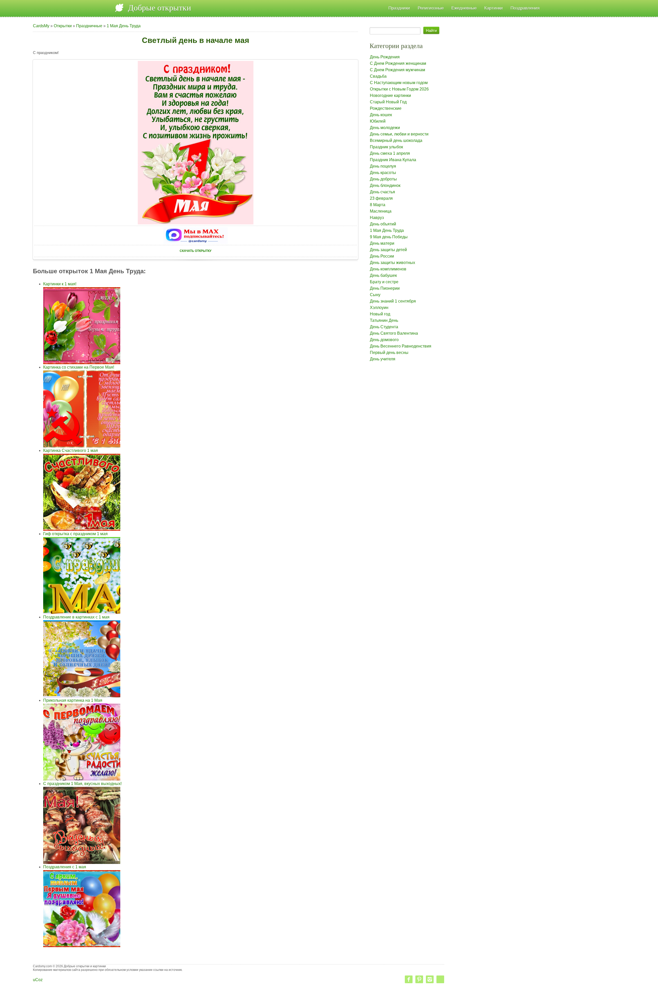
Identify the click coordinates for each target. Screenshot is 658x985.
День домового (384, 340)
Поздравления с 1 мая (64, 867)
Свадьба (378, 76)
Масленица (380, 211)
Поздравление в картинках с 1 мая (76, 617)
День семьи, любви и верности (399, 134)
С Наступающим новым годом (399, 82)
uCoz (38, 980)
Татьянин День (384, 320)
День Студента (384, 327)
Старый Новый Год (388, 102)
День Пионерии (385, 288)
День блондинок (385, 185)
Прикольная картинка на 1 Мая (72, 700)
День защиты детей (388, 250)
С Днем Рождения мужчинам (397, 70)
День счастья (382, 192)
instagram (430, 979)
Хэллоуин (379, 307)
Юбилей (378, 121)
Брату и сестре (384, 282)
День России (382, 256)
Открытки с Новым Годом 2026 (399, 89)
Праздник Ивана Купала (393, 160)
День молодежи (385, 127)
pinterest (419, 979)
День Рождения (385, 57)
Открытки (63, 26)
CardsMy (41, 26)
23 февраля (381, 198)
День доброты (383, 179)
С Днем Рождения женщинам (398, 63)
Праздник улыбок (386, 147)
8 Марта (377, 205)
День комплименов (388, 269)
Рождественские (385, 108)
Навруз (377, 217)
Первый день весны (389, 352)
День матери (382, 243)
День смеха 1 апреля (390, 153)
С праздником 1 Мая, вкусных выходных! (82, 783)
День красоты (383, 172)
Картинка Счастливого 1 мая (70, 450)
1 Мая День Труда (124, 26)
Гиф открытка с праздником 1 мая (75, 534)
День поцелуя (383, 166)
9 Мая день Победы (389, 237)
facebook (409, 979)
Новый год (380, 314)
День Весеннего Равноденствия (400, 346)
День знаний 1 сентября (393, 301)
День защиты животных (392, 262)
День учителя (382, 359)
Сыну (375, 295)
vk (440, 979)
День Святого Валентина (394, 333)
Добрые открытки (159, 7)
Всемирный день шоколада (396, 140)
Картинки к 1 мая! (59, 284)
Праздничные (89, 26)
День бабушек (383, 275)
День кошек (381, 115)
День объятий (383, 224)
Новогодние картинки (390, 95)
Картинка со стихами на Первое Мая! (78, 367)
